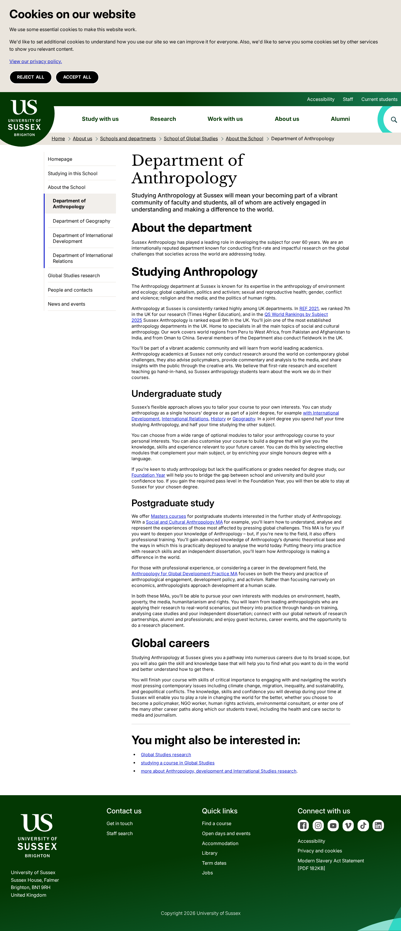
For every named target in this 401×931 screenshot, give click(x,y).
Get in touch (120, 823)
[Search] (389, 119)
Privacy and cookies (320, 851)
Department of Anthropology (69, 203)
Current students (379, 99)
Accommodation (220, 843)
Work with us (225, 118)
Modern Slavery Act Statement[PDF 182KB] (331, 864)
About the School (66, 187)
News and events (66, 304)
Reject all (30, 77)
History (218, 419)
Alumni (340, 118)
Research (163, 118)
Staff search (120, 833)
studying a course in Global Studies (178, 763)
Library (210, 853)
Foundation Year (148, 475)
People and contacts (70, 290)
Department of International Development (83, 238)
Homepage (60, 159)
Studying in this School (72, 173)
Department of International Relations (83, 258)
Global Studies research (166, 754)
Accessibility (321, 99)
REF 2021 (309, 308)
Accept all (77, 77)
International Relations (185, 419)
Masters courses (168, 516)
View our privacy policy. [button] (35, 61)
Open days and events (226, 833)
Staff (348, 99)
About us (287, 118)
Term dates (214, 863)
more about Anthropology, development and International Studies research (218, 771)
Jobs (207, 873)
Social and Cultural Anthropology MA (184, 522)
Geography (243, 419)
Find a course (216, 823)
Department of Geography (81, 221)
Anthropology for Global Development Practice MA (184, 573)
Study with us (100, 118)
